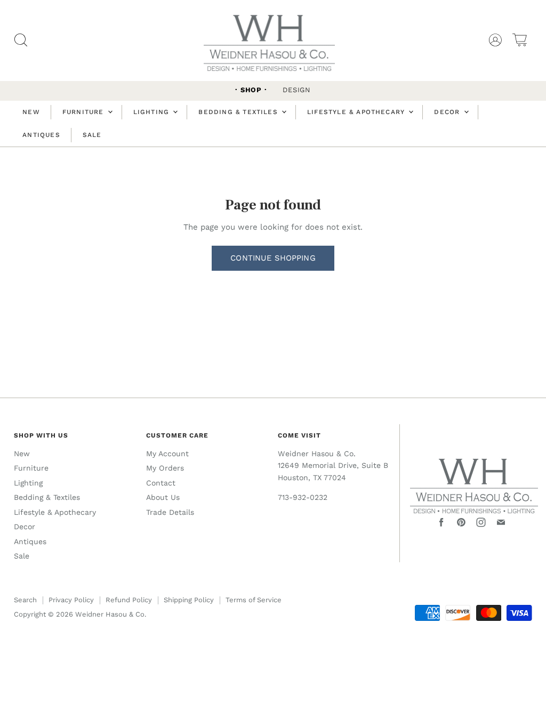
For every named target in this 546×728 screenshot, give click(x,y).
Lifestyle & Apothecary (357, 112)
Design (297, 90)
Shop (251, 90)
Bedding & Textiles (239, 112)
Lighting (152, 112)
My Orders (165, 468)
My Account (167, 453)
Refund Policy (129, 600)
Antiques (41, 135)
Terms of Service (254, 600)
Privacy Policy (71, 600)
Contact (160, 483)
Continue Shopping (273, 258)
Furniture (84, 112)
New (31, 112)
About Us (163, 497)
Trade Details (170, 512)
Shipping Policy (189, 600)
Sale (92, 135)
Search (25, 600)
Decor (448, 112)
